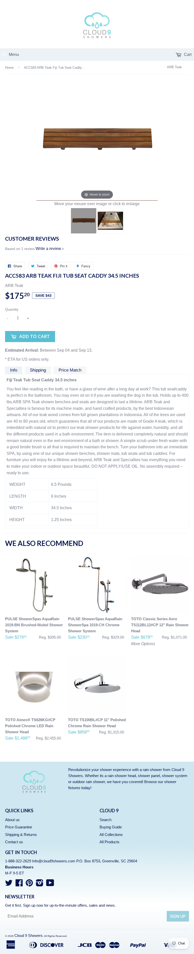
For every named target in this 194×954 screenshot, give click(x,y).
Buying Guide (111, 827)
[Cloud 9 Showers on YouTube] (50, 884)
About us (12, 820)
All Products (109, 842)
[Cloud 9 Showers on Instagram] (39, 884)
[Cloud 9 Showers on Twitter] (9, 884)
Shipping (38, 370)
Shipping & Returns (21, 834)
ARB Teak (174, 67)
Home (9, 67)
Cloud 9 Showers (28, 935)
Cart (187, 54)
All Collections (111, 834)
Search (105, 820)
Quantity (11, 309)
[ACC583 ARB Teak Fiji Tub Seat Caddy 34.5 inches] (83, 220)
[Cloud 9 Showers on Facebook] (19, 884)
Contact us (14, 842)
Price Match (70, 370)
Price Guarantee (18, 827)
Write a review (48, 248)
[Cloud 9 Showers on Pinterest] (29, 884)
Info (13, 370)
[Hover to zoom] (97, 140)
